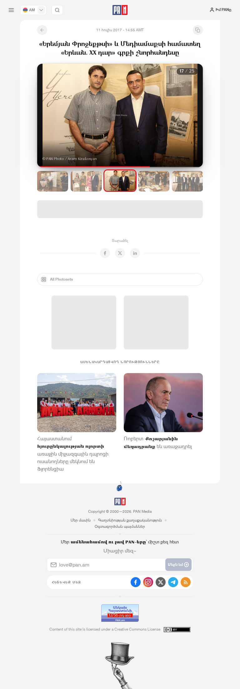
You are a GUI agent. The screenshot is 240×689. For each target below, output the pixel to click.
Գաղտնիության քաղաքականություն (130, 520)
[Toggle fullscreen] (48, 73)
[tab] (152, 112)
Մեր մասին (81, 520)
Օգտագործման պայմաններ (120, 526)
